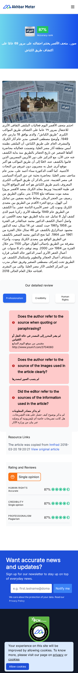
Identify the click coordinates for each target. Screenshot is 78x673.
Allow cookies (17, 666)
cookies (14, 659)
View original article (45, 449)
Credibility (40, 298)
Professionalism (14, 298)
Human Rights (65, 298)
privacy (58, 655)
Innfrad (54, 445)
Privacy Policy (17, 600)
